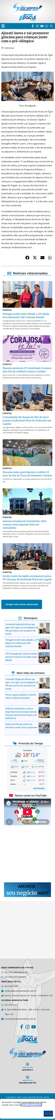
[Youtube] (42, 26)
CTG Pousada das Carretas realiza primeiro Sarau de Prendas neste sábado (21, 656)
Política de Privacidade (31, 1104)
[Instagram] (37, 26)
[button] (3, 26)
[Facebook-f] (32, 26)
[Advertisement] (27, 854)
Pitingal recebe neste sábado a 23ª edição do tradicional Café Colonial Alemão (21, 643)
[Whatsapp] (46, 26)
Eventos (7, 310)
